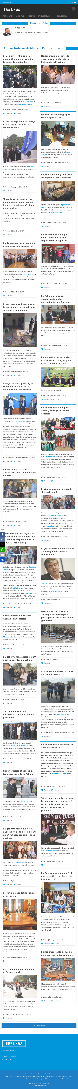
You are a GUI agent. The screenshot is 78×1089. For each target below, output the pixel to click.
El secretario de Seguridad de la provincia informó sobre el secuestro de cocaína (19, 307)
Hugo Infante (29, 593)
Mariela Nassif (19, 588)
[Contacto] (75, 2)
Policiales (8, 1014)
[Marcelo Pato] (7, 31)
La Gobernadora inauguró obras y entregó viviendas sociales (55, 410)
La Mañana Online (54, 395)
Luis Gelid (26, 274)
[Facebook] (67, 2)
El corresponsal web (60, 732)
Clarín (51, 659)
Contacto (50, 1074)
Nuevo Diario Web (55, 162)
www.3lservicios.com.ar (39, 1085)
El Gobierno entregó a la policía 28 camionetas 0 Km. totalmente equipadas (18, 59)
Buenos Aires (7, 16)
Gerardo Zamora (26, 104)
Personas (31, 16)
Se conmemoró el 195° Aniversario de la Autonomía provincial (18, 714)
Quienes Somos (30, 1074)
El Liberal (52, 103)
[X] (2, 544)
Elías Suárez (29, 102)
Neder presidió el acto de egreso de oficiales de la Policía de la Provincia (55, 59)
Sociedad (46, 345)
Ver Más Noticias (39, 1026)
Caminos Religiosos (45, 16)
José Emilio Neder (16, 421)
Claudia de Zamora (51, 457)
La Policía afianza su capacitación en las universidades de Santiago (55, 299)
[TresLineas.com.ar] (13, 8)
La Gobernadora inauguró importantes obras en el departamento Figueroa (55, 237)
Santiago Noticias (16, 187)
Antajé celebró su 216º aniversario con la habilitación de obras (19, 472)
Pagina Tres (14, 817)
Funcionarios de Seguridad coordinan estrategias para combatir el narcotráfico (56, 360)
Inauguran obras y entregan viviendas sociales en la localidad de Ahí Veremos (18, 386)
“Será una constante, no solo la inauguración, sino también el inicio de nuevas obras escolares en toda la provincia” (57, 804)
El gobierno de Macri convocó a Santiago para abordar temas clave (57, 551)
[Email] (2, 554)
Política (7, 109)
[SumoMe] (2, 559)
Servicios (41, 1074)
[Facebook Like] (2, 539)
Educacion (8, 604)
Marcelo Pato (57, 212)
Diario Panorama (55, 345)
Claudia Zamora (20, 862)
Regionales (20, 16)
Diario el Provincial (17, 109)
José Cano (44, 584)
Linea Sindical (62, 16)
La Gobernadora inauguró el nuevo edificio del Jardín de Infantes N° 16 (56, 876)
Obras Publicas (48, 284)
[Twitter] (71, 2)
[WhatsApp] (2, 549)
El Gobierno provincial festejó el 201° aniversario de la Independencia (19, 124)
